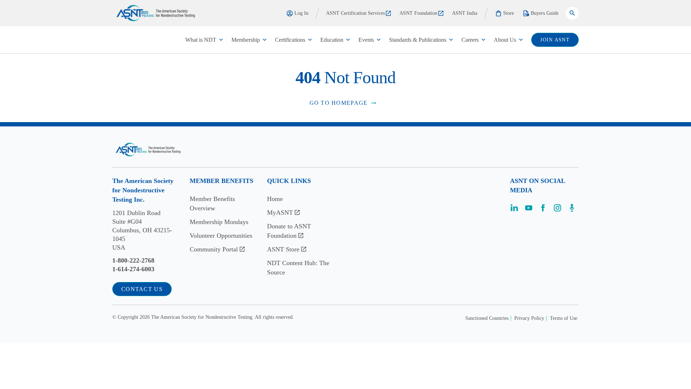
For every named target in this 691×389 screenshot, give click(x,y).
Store (508, 13)
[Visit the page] (514, 210)
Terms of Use (563, 318)
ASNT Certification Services (355, 13)
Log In (301, 13)
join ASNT (555, 40)
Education (331, 40)
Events (366, 40)
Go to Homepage (339, 103)
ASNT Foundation (418, 13)
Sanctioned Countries (487, 318)
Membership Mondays (219, 221)
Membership (245, 40)
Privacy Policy (529, 318)
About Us (505, 40)
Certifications (290, 40)
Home (275, 198)
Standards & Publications (417, 40)
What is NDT (200, 40)
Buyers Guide (545, 13)
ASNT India (464, 13)
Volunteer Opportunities (221, 235)
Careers (470, 40)
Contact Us (142, 289)
